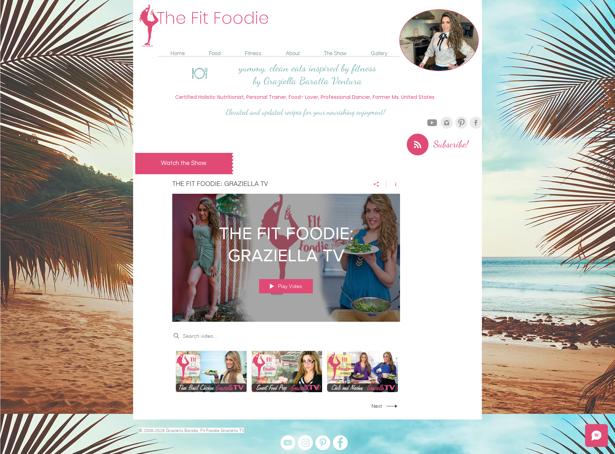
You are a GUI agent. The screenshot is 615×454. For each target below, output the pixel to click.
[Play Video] (211, 371)
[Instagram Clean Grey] (447, 123)
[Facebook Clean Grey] (476, 123)
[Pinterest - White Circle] (322, 442)
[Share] (376, 184)
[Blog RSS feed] (418, 145)
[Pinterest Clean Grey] (461, 123)
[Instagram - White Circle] (305, 442)
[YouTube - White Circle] (287, 442)
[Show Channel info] (393, 184)
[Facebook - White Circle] (340, 442)
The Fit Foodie (213, 18)
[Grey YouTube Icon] (432, 123)
